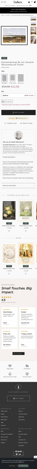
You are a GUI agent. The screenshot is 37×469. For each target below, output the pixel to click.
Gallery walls (4, 411)
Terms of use (4, 440)
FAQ (19, 437)
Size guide (8, 101)
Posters (3, 414)
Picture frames (4, 417)
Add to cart (19, 112)
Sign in (20, 431)
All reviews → (18, 353)
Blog (2, 431)
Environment (21, 419)
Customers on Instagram (7, 434)
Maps (2, 422)
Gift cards (19, 398)
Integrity (3, 442)
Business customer (23, 442)
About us (20, 411)
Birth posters (4, 419)
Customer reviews (22, 414)
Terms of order (4, 437)
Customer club (22, 440)
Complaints (21, 445)
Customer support (22, 434)
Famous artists (5, 67)
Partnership (21, 417)
